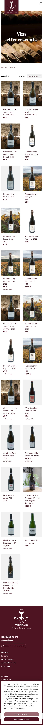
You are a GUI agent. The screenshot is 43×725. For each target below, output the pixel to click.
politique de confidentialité (14, 708)
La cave (4, 656)
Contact (4, 676)
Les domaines (7, 659)
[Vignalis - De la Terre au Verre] (12, 7)
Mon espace (6, 666)
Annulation (6, 679)
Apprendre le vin (8, 663)
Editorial (4, 652)
